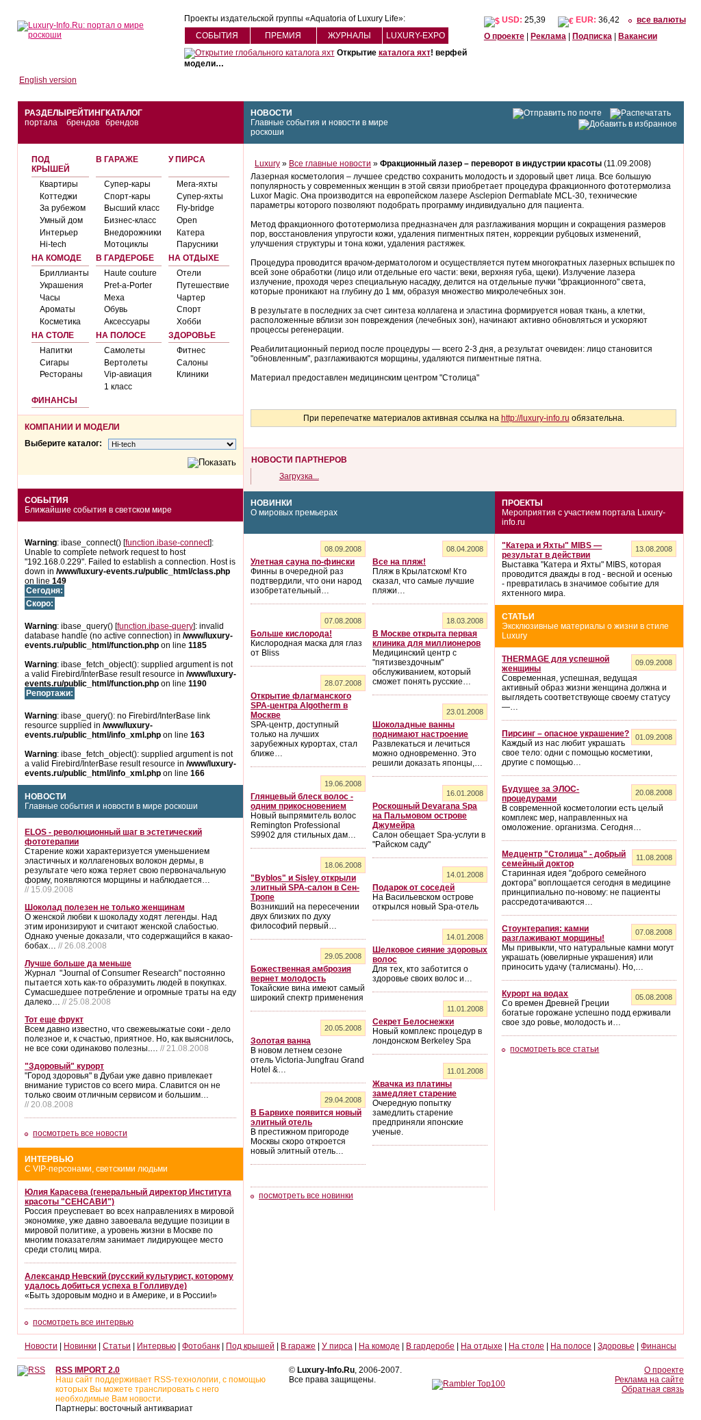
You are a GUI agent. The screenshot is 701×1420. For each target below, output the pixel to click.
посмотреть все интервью (83, 1322)
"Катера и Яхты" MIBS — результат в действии (552, 550)
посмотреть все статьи (554, 1049)
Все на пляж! (399, 562)
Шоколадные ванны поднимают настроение (420, 729)
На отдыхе (193, 258)
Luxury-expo (415, 35)
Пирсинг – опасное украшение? (565, 733)
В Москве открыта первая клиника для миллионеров (426, 638)
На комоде (56, 258)
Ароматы (57, 309)
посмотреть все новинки (306, 1195)
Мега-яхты (197, 184)
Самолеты (124, 350)
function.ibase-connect (167, 542)
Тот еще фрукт (54, 1019)
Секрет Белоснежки (413, 1022)
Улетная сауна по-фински (303, 562)
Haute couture (130, 273)
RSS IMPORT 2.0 (87, 1370)
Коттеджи (58, 196)
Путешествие (203, 285)
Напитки (56, 350)
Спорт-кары (127, 196)
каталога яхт (405, 52)
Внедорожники (133, 232)
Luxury (267, 163)
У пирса (186, 159)
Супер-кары (127, 184)
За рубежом (63, 208)
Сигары (54, 362)
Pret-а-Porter (128, 285)
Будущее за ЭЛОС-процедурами (540, 793)
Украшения (62, 285)
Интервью (49, 1159)
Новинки (271, 503)
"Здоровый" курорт (64, 1066)
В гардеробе (125, 258)
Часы (50, 297)
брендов (82, 122)
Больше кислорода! (291, 633)
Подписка (592, 36)
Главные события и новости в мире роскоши (111, 806)
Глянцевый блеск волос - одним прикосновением (302, 801)
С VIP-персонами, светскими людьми (96, 1169)
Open (187, 220)
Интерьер (59, 232)
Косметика (60, 321)
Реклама (548, 36)
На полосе (121, 335)
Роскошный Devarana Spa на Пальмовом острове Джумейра (424, 815)
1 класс (118, 386)
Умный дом (61, 220)
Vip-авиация (128, 374)
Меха (114, 297)
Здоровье (192, 335)
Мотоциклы (126, 244)
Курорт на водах (535, 993)
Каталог (123, 113)
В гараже (117, 159)
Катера (191, 232)
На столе (52, 335)
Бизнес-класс (130, 220)
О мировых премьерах (294, 512)
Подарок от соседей (413, 887)
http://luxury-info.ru (535, 418)
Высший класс (132, 208)
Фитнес (191, 350)
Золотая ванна (281, 1041)
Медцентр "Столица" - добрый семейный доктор (564, 858)
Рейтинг (85, 113)
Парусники (197, 244)
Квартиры (59, 184)
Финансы (54, 400)
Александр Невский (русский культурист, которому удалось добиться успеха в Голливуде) (129, 1281)
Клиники (193, 374)
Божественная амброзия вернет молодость (301, 973)
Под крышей (50, 164)
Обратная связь (653, 1389)
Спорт (189, 309)
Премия (283, 35)
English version (48, 80)
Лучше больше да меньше (78, 963)
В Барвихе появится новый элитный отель (306, 1117)
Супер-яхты (200, 196)
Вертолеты (126, 362)
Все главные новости (330, 163)
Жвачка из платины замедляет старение (414, 1088)
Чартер (191, 297)
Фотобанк (201, 1346)
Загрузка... (299, 476)
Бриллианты (64, 273)
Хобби (189, 321)
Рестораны (61, 374)
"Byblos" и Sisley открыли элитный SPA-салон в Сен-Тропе (305, 887)
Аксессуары (127, 321)
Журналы (349, 35)
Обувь (115, 309)
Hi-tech (53, 244)
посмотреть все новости (80, 1133)
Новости (271, 113)
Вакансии (637, 36)
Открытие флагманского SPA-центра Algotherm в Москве (301, 705)
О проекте (504, 36)
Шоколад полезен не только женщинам (105, 907)
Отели (189, 273)
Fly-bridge (195, 208)
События (217, 35)
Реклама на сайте (649, 1379)
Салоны (192, 362)
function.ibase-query (155, 626)
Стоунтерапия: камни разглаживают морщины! (553, 933)
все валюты (661, 20)
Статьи (518, 616)
